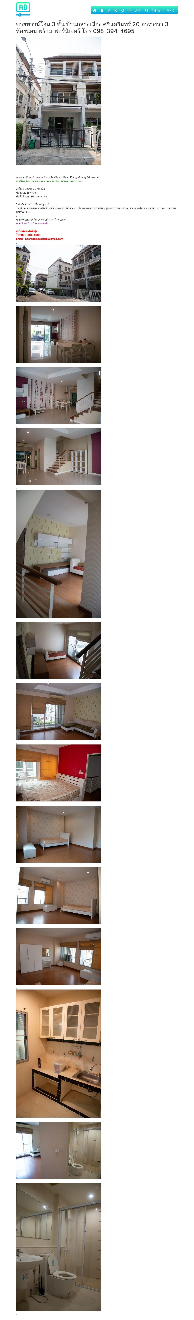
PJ (145, 10)
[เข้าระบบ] (102, 10)
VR (137, 10)
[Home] (94, 10)
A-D (170, 10)
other (157, 10)
